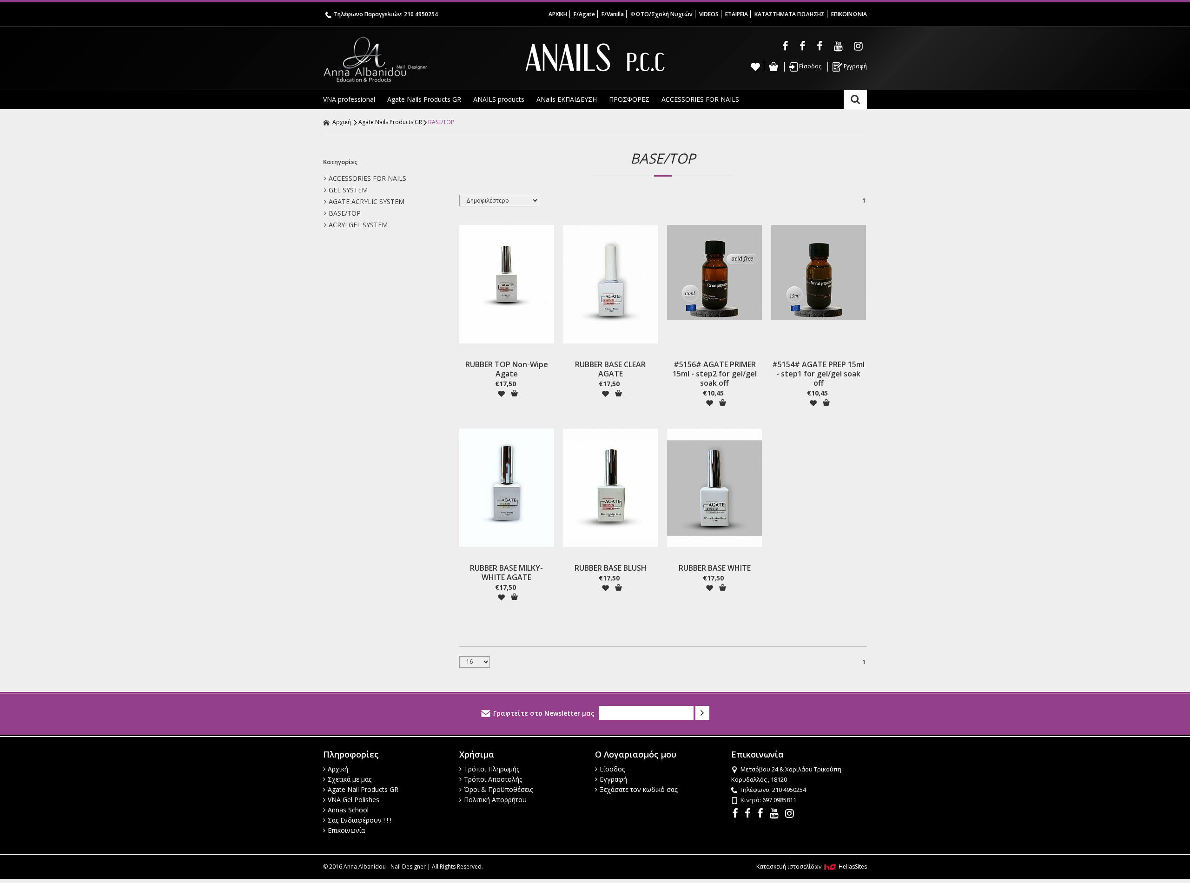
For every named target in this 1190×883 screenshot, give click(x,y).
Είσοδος (809, 66)
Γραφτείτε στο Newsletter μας (544, 713)
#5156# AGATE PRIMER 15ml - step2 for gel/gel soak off (715, 374)
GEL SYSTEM (348, 189)
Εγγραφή (854, 66)
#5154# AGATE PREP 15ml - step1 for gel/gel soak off (818, 374)
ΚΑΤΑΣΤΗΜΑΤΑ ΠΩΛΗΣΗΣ (789, 14)
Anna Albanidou (413, 59)
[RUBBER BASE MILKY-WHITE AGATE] (506, 487)
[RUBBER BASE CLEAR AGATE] (610, 284)
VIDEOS (709, 14)
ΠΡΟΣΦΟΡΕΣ (629, 99)
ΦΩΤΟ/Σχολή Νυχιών (661, 14)
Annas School (348, 809)
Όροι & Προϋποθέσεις (498, 789)
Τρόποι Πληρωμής (491, 768)
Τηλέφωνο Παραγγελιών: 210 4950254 (386, 14)
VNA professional (349, 99)
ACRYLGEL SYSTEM (358, 224)
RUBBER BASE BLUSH (611, 568)
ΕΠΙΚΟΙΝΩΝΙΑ (849, 14)
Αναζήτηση (855, 99)
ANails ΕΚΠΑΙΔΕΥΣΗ (566, 99)
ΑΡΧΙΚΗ (558, 14)
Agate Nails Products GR (424, 99)
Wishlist (755, 66)
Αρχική (341, 122)
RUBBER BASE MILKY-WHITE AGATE (506, 572)
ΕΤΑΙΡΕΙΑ (736, 14)
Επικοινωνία (346, 830)
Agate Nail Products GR (363, 789)
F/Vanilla (613, 14)
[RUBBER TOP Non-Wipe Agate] (506, 284)
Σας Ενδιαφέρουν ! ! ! (359, 820)
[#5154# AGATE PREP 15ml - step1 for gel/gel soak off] (818, 272)
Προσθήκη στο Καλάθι (514, 393)
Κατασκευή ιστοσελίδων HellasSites (811, 866)
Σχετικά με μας (349, 779)
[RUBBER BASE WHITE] (714, 487)
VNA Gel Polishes (353, 799)
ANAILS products (498, 99)
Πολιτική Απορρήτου (495, 799)
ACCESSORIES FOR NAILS (700, 99)
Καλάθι (773, 66)
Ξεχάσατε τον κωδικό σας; (639, 789)
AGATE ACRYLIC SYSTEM (366, 201)
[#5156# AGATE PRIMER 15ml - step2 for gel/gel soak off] (714, 272)
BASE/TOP (441, 122)
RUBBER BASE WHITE (715, 568)
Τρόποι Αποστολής (493, 779)
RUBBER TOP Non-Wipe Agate (506, 369)
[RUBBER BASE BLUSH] (610, 487)
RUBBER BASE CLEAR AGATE (610, 369)
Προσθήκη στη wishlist (501, 393)
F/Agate (584, 14)
